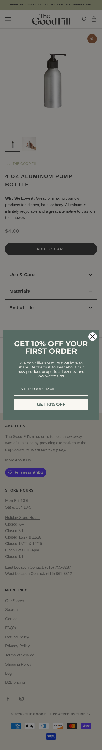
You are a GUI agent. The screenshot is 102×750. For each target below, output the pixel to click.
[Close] (92, 336)
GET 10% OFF (51, 404)
